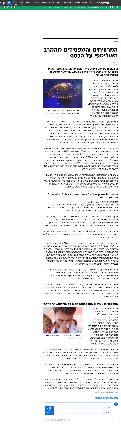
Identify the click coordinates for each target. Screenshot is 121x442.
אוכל (58, 2)
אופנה (28, 2)
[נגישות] (3, 3)
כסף (64, 2)
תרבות (77, 2)
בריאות (51, 2)
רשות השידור (113, 392)
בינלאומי (83, 7)
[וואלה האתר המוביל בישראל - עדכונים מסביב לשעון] (105, 3)
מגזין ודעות (68, 7)
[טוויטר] (7, 7)
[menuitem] (91, 3)
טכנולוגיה (36, 2)
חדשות (100, 7)
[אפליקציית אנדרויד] (14, 7)
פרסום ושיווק (92, 7)
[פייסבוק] (4, 7)
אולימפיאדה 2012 (101, 392)
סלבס (71, 2)
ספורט (92, 2)
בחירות (84, 2)
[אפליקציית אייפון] (11, 7)
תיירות (44, 2)
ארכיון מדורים (58, 7)
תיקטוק (76, 7)
